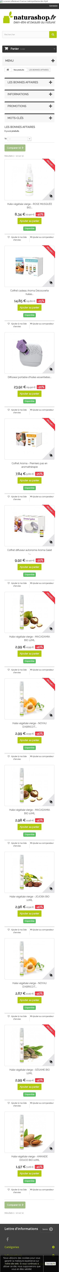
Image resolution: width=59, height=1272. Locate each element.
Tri (6, 139)
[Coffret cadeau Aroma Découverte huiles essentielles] (29, 266)
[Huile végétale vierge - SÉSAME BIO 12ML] (29, 1045)
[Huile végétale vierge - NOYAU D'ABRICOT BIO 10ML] (29, 959)
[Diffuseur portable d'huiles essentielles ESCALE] (29, 353)
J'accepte (50, 1263)
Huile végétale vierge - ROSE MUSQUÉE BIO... (29, 206)
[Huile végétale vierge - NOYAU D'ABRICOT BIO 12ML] (29, 699)
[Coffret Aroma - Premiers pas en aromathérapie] (29, 439)
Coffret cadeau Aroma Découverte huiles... (29, 292)
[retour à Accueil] (8, 70)
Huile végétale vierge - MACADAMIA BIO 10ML (29, 811)
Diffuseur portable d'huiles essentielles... (29, 377)
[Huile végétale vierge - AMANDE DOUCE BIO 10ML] (29, 1132)
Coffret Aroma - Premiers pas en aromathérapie (29, 465)
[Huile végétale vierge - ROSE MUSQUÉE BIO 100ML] (29, 180)
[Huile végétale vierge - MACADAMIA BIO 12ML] (29, 612)
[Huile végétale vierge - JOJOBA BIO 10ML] (29, 872)
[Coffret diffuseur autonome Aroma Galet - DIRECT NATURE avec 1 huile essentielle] (29, 526)
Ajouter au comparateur (43, 237)
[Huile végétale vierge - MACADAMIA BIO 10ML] (29, 785)
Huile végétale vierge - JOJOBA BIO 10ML (29, 898)
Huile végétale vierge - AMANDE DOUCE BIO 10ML (29, 1158)
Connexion (53, 6)
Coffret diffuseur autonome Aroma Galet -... (29, 552)
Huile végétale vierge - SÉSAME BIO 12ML (29, 1071)
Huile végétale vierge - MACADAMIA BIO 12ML (29, 638)
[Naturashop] (29, 17)
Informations (18, 94)
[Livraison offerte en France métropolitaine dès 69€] (29, 1)
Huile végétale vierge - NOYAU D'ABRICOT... (29, 725)
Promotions (17, 106)
